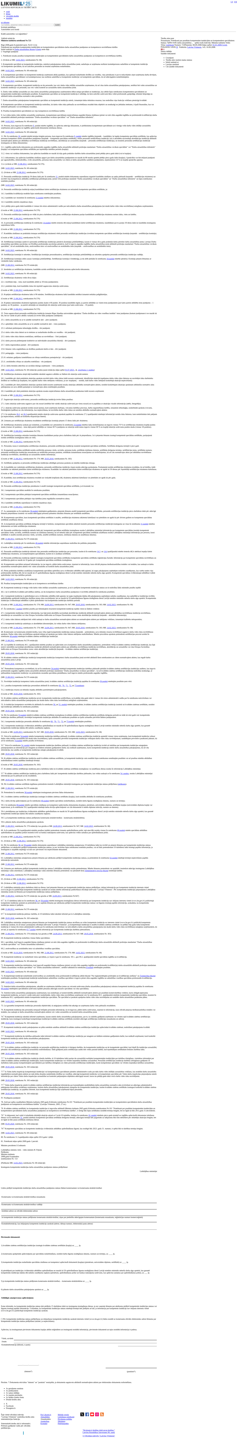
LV (232, 2)
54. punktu (124, 773)
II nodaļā (89, 967)
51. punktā (63, 704)
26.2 (18, 414)
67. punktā (31, 930)
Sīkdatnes (61, 1421)
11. (57, 177)
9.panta (38, 49)
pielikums (122, 784)
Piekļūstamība (63, 1424)
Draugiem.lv (11, 1408)
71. (67, 685)
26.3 (25, 414)
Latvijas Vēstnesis (194, 47)
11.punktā (39, 198)
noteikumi (170, 45)
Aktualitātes (45, 1417)
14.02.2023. (20, 60)
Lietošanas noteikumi (66, 1417)
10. (19, 136)
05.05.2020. (10, 1124)
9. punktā (77, 136)
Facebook (10, 1406)
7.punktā (18, 609)
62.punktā (114, 858)
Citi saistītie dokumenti (174, 67)
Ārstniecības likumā (147, 976)
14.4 (105, 551)
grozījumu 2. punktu (86, 370)
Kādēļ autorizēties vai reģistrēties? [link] (14, 34)
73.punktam (79, 685)
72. (70, 685)
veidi (8, 12)
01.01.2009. (217, 45)
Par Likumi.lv (45, 1415)
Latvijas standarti (172, 64)
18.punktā (110, 259)
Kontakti (43, 1424)
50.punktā (104, 681)
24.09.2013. (49, 605)
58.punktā (28, 792)
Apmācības (44, 1421)
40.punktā (39, 543)
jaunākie (9, 18)
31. (21, 1117)
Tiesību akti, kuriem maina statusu (179, 60)
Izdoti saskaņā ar (172, 62)
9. (34, 126)
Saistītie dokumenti (168, 54)
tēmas (8, 14)
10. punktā (92, 1115)
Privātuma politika (65, 1419)
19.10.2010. (18, 953)
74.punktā (18, 741)
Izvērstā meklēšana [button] (8, 27)
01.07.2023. (69, 370)
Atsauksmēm (45, 1419)
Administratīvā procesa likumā (96, 871)
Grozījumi (170, 58)
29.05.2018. (49, 459)
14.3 (98, 551)
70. (63, 685)
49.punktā (14, 636)
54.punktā (55, 669)
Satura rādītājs (166, 51)
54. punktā (25, 745)
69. (60, 685)
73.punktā (70, 721)
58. (19, 845)
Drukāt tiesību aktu (13, 1400)
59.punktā (27, 845)
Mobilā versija (63, 1415)
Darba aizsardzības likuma (24, 49)
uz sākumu (5, 22)
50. (54, 704)
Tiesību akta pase (168, 38)
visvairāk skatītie (12, 16)
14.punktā (47, 223)
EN (235, 2)
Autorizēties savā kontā (10, 29)
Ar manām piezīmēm (14, 1395)
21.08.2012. (22, 164)
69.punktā (45, 801)
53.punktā (22, 715)
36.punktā (34, 511)
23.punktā (77, 425)
